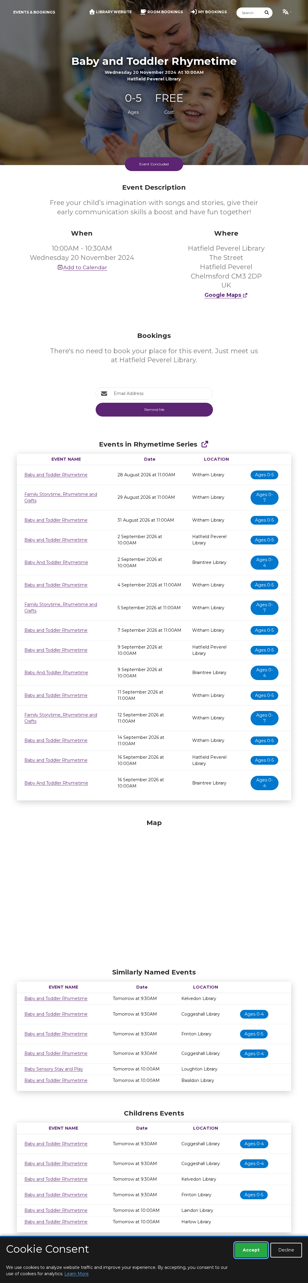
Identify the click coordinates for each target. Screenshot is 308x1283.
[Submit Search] (267, 13)
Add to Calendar (85, 267)
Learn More (76, 1273)
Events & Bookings (34, 12)
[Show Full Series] (205, 444)
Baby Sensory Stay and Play (53, 1069)
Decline (286, 1250)
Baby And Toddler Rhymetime (56, 562)
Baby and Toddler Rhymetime (56, 474)
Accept (251, 1250)
